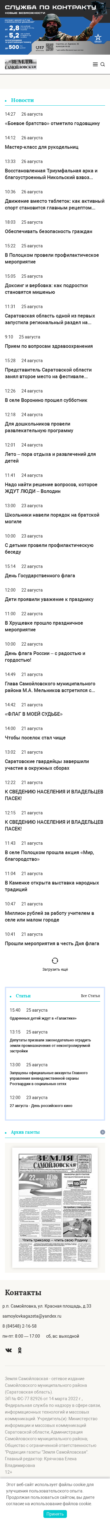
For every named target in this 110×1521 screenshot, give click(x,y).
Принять (55, 1514)
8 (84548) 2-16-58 (19, 1326)
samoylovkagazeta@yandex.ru (31, 1316)
